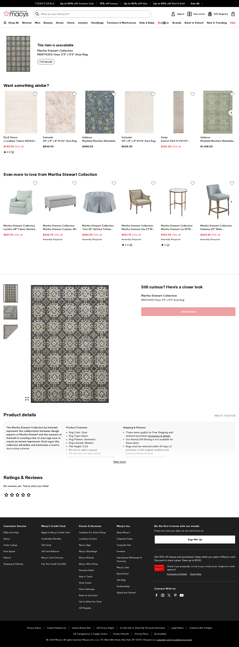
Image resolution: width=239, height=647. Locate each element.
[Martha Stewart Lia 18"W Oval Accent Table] (178, 201)
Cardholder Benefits (51, 539)
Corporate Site (124, 545)
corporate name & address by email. (174, 640)
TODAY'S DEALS (44, 3)
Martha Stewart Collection (55, 50)
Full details (46, 61)
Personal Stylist (86, 570)
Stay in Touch (85, 576)
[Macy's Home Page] (15, 13)
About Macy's (123, 532)
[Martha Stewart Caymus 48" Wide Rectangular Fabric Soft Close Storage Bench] (60, 201)
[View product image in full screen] (27, 399)
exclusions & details (159, 435)
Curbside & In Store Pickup (92, 532)
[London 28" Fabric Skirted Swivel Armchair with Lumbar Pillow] (21, 201)
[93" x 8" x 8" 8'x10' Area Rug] (60, 112)
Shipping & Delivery (13, 564)
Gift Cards (46, 545)
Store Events (85, 583)
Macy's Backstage (88, 551)
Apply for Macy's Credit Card (55, 532)
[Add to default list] (35, 94)
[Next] (231, 113)
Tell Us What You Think (90, 602)
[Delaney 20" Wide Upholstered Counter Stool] (218, 201)
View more (119, 461)
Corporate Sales (125, 539)
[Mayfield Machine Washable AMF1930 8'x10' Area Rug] (99, 112)
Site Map (121, 580)
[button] (60, 344)
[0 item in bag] (233, 13)
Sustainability (123, 586)
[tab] (10, 293)
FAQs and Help (11, 532)
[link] (21, 145)
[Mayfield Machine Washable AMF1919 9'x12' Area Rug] (218, 112)
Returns (7, 557)
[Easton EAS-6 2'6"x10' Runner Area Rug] (178, 112)
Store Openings (86, 589)
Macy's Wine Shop (88, 564)
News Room (123, 574)
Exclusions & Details (177, 574)
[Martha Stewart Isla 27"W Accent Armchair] (139, 201)
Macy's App (84, 545)
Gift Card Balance (50, 551)
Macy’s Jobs (123, 567)
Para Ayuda (9, 551)
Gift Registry (85, 608)
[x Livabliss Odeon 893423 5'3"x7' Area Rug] (21, 112)
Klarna (6, 539)
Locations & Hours (88, 539)
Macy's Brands (86, 557)
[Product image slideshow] (69, 344)
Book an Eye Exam (88, 595)
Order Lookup (10, 545)
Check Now (195, 574)
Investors (121, 551)
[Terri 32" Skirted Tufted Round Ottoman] (99, 201)
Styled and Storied (126, 592)
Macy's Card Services (52, 557)
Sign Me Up (195, 539)
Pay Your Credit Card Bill (53, 564)
